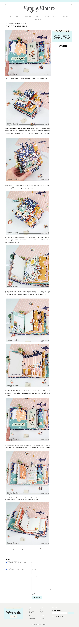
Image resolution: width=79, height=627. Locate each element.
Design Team (32, 618)
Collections (18, 16)
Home (9, 16)
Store (54, 16)
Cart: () (70, 4)
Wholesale (46, 16)
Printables (42, 614)
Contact (30, 612)
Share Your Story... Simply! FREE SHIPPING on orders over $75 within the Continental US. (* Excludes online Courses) (39, 1)
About (30, 609)
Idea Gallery (28, 16)
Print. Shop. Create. (38, 19)
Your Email (34, 569)
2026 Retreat (65, 16)
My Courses (42, 618)
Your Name (34, 562)
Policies (30, 614)
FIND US (53, 616)
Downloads (42, 615)
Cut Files (42, 616)
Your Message (34, 576)
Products (42, 609)
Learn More (31, 611)
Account (65, 4)
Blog (37, 16)
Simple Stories (42, 624)
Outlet (41, 611)
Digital (41, 612)
